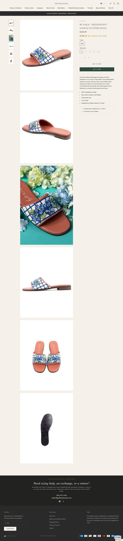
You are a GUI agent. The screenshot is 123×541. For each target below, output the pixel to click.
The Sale (90, 8)
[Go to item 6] (11, 61)
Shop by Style (29, 8)
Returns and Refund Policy (57, 519)
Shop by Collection (16, 8)
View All (110, 8)
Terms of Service (54, 525)
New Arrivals (50, 8)
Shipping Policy (54, 522)
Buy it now (97, 69)
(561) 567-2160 (61, 495)
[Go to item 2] (11, 30)
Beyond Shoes (100, 8)
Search (51, 528)
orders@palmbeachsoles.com (61, 498)
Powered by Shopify (52, 535)
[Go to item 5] (11, 53)
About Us (52, 516)
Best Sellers (61, 8)
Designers (40, 8)
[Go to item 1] (11, 23)
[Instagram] (60, 501)
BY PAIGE (82, 21)
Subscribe (10, 528)
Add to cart (96, 64)
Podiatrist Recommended (76, 8)
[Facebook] (63, 501)
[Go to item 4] (11, 46)
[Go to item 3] (11, 38)
